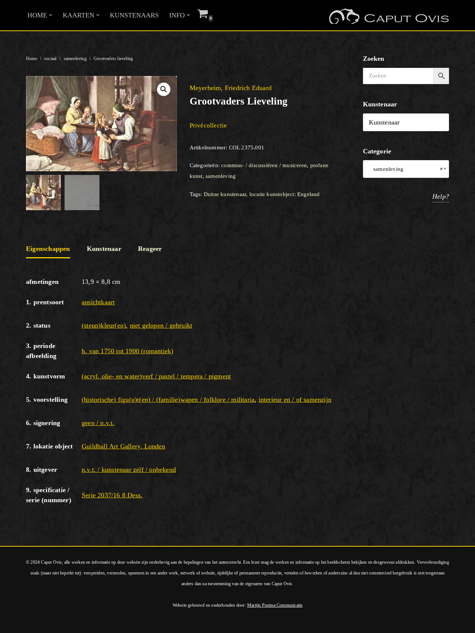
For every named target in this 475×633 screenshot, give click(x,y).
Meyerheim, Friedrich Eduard (231, 88)
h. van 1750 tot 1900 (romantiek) (127, 351)
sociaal (50, 58)
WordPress (107, 623)
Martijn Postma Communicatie (274, 605)
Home (31, 58)
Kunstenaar (104, 248)
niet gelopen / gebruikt (161, 325)
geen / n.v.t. (98, 423)
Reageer (150, 248)
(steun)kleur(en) (104, 325)
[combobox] (406, 169)
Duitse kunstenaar (225, 194)
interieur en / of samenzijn (295, 399)
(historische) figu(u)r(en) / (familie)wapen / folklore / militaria (168, 399)
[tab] (48, 249)
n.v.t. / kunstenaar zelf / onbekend (129, 469)
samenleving (75, 58)
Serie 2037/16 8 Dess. (112, 495)
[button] (50, 15)
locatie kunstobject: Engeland (284, 194)
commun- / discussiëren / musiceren (264, 165)
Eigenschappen (48, 248)
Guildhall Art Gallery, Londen (123, 446)
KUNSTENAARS (134, 15)
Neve (13, 623)
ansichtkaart (98, 302)
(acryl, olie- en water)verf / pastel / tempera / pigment (156, 376)
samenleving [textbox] (406, 169)
